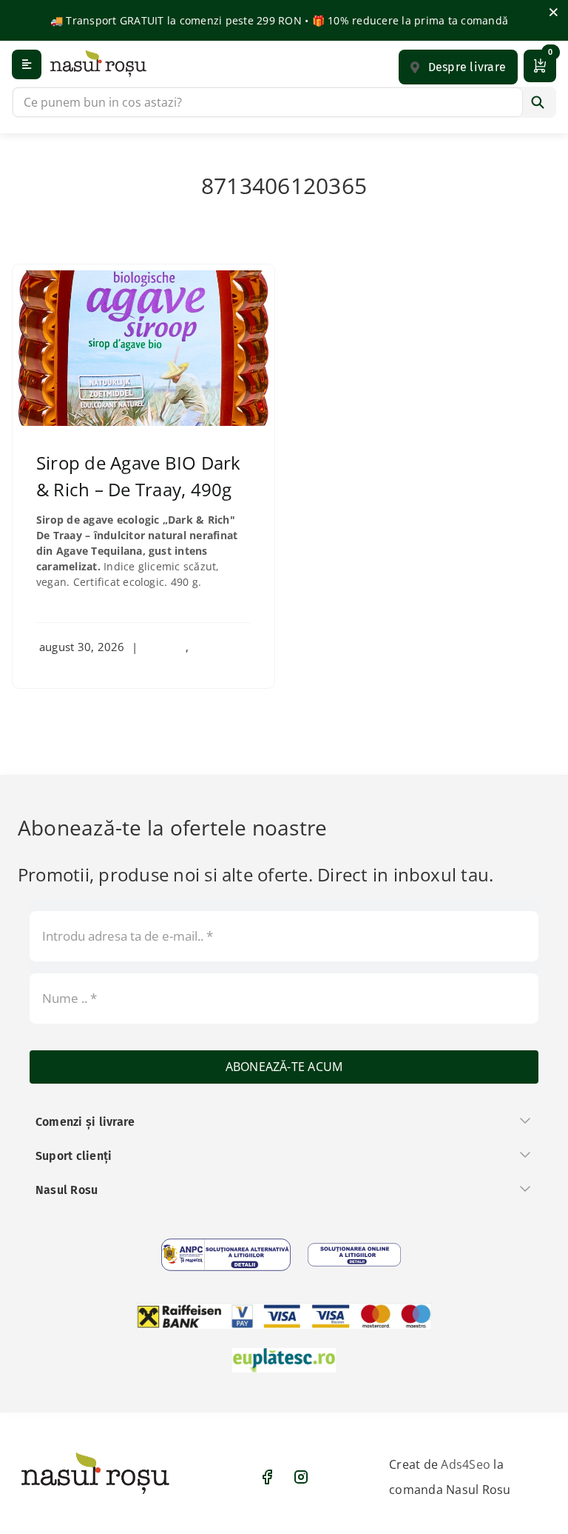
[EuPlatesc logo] (284, 1360)
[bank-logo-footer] (284, 1316)
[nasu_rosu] (98, 63)
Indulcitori (219, 646)
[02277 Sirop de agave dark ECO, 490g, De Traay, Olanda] (143, 276)
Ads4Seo (465, 1464)
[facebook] (267, 1477)
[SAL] (226, 1254)
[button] (458, 67)
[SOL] (354, 1254)
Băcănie (165, 646)
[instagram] (301, 1477)
